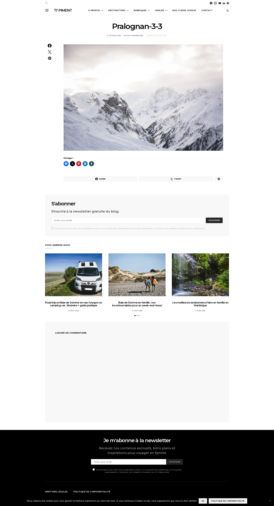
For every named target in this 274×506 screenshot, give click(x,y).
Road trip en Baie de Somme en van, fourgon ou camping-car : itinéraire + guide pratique (73, 304)
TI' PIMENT (63, 10)
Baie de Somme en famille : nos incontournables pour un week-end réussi (137, 304)
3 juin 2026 (200, 311)
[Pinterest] (228, 3)
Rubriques (140, 10)
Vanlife (159, 10)
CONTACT (207, 10)
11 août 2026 (137, 311)
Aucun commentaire (133, 36)
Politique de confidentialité (91, 491)
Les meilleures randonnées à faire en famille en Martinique (200, 304)
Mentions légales (56, 491)
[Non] (270, 501)
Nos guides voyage (184, 10)
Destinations (116, 10)
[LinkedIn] (224, 3)
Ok (202, 501)
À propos (94, 10)
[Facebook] (211, 3)
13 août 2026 (73, 311)
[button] (227, 10)
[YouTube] (220, 3)
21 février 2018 (114, 36)
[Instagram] (215, 3)
